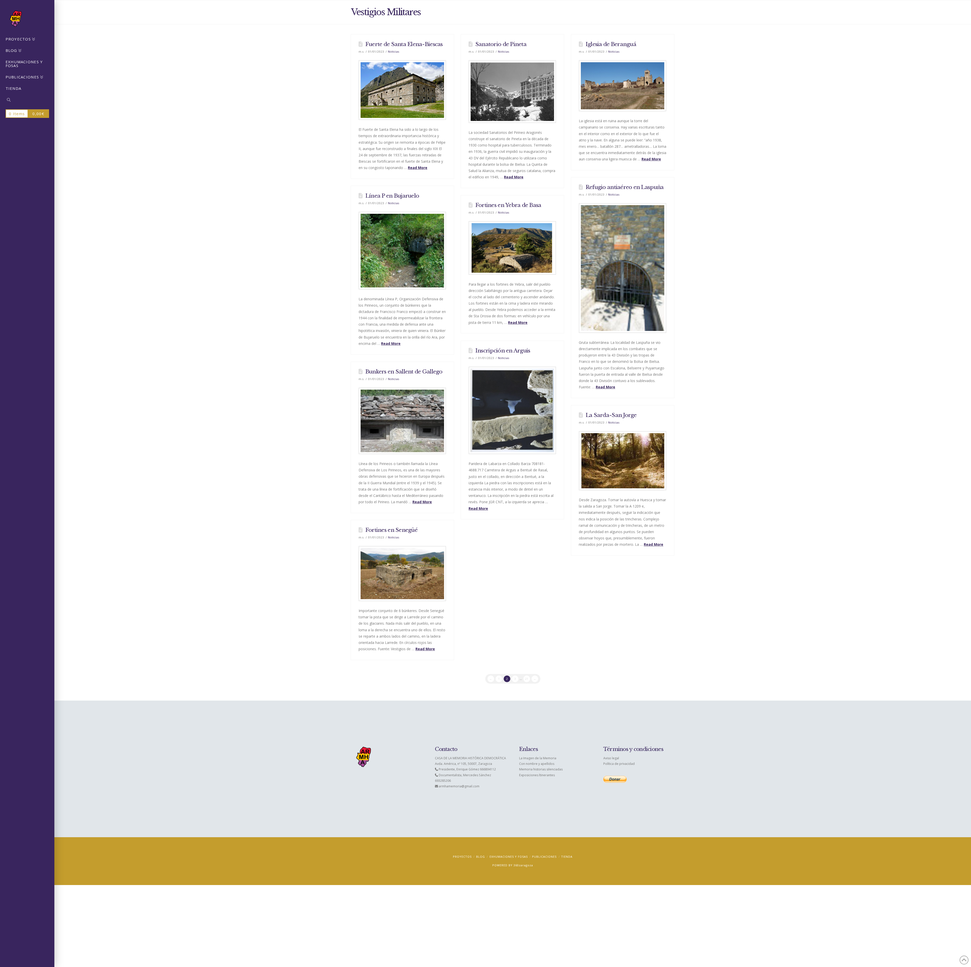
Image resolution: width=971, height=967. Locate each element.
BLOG (480, 856)
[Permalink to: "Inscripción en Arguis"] (512, 410)
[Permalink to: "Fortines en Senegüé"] (402, 573)
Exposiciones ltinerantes (537, 775)
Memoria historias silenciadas (541, 769)
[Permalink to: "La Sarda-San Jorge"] (622, 460)
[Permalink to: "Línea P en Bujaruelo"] (402, 250)
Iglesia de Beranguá (611, 44)
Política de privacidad (619, 764)
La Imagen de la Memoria (537, 758)
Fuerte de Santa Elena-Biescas (404, 44)
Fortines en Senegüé (391, 530)
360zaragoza (523, 865)
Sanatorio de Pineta (500, 44)
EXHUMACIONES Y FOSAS (509, 856)
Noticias (393, 51)
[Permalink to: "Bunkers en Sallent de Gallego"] (402, 421)
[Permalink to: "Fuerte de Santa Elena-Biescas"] (402, 90)
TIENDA (566, 856)
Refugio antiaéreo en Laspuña (625, 187)
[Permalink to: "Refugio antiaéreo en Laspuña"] (622, 268)
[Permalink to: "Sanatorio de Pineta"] (512, 91)
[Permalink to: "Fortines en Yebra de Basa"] (512, 248)
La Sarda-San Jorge (611, 415)
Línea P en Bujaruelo (392, 196)
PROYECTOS (462, 856)
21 (526, 679)
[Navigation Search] (27, 100)
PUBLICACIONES (544, 856)
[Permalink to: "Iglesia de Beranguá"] (622, 86)
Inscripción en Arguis (502, 350)
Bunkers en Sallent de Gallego (404, 371)
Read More (417, 167)
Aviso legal (611, 758)
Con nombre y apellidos (536, 764)
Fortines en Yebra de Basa (508, 205)
